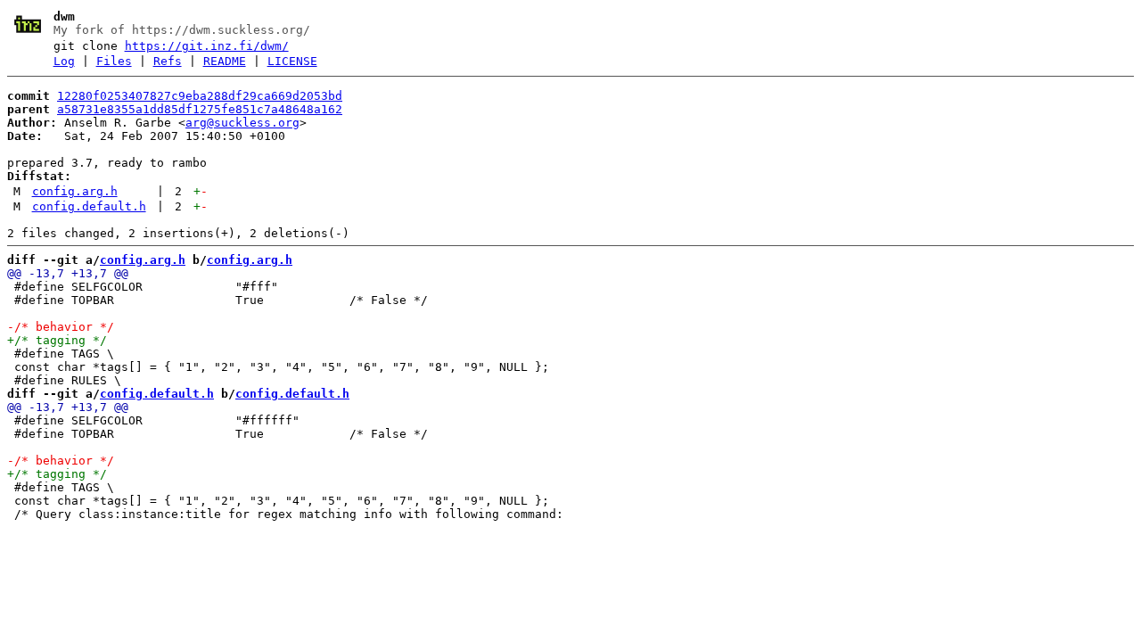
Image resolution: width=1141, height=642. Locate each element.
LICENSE (292, 61)
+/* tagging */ (57, 340)
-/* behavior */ (60, 326)
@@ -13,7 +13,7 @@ (67, 273)
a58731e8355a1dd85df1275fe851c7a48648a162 (199, 109)
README (224, 61)
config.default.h (89, 206)
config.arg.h (75, 191)
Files (114, 61)
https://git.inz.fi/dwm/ (207, 46)
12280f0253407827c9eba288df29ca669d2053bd (199, 96)
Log (64, 61)
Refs (167, 61)
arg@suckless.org (242, 122)
